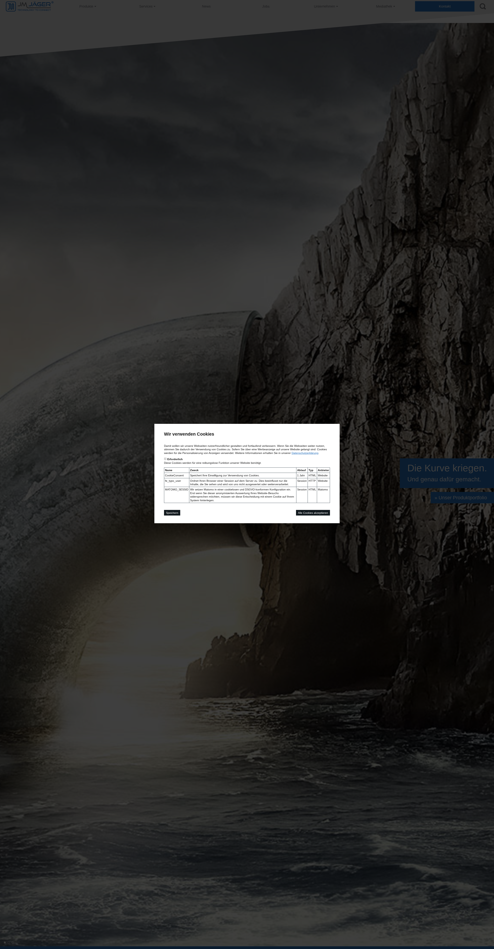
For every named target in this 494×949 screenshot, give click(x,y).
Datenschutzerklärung (305, 453)
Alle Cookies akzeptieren (313, 512)
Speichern (172, 512)
